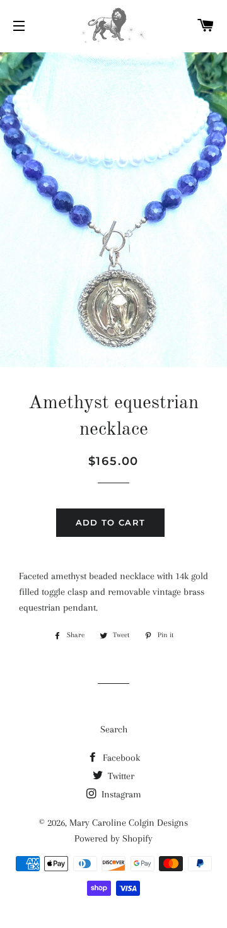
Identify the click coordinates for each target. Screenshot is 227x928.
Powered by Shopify (113, 838)
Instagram (120, 794)
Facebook (120, 757)
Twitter (119, 776)
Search (113, 729)
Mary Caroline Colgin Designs (128, 822)
